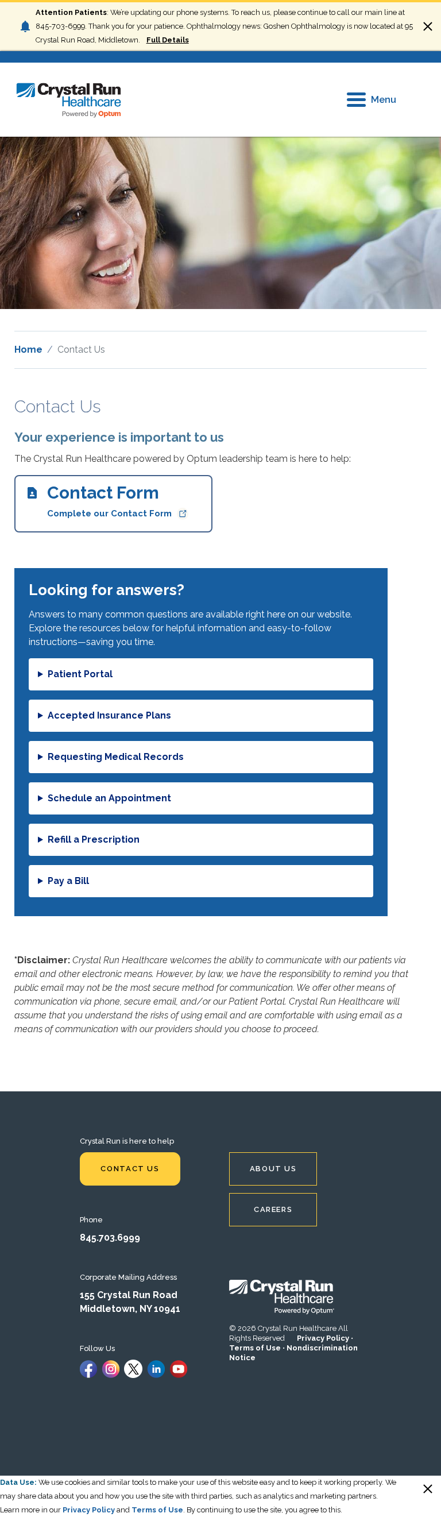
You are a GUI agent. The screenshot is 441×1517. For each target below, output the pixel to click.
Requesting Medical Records (116, 756)
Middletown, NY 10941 (130, 1308)
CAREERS (273, 1209)
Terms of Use (255, 1348)
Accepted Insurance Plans (109, 715)
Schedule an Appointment (109, 798)
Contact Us (129, 1168)
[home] (68, 99)
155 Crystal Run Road (128, 1295)
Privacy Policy (323, 1338)
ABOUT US (273, 1168)
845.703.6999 (110, 1237)
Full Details (167, 40)
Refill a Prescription (94, 839)
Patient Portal (80, 674)
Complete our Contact (109, 500)
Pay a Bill (68, 880)
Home (28, 349)
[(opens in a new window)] (88, 1367)
